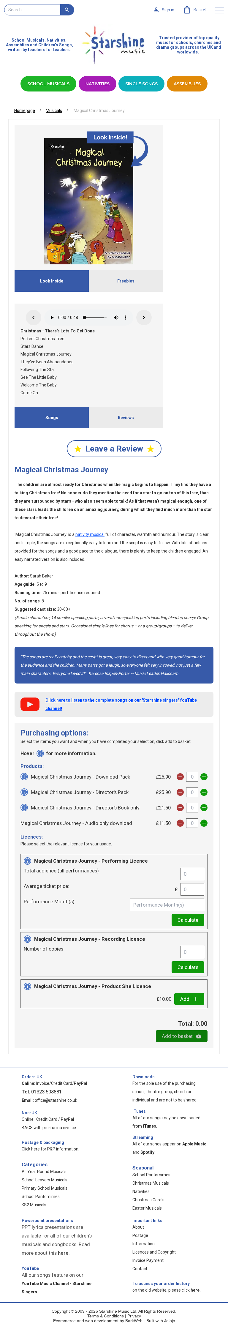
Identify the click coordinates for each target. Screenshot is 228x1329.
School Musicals (28, 40)
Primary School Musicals (44, 1188)
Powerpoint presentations (47, 1220)
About (138, 1227)
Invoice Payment (148, 1260)
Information (143, 1243)
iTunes (139, 1111)
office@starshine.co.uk (56, 1100)
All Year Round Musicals (44, 1171)
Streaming (142, 1137)
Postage (140, 1235)
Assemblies (187, 83)
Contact (139, 1268)
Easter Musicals (147, 1208)
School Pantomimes (41, 1196)
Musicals (54, 110)
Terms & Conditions (105, 1316)
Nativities (98, 83)
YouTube (30, 1268)
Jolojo (169, 1320)
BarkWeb (134, 1320)
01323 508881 (46, 1092)
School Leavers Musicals (44, 1180)
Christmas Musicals (150, 1183)
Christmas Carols (148, 1199)
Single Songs (141, 83)
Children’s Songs (55, 44)
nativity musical (89, 534)
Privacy (134, 1316)
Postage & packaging (43, 1142)
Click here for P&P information (50, 1149)
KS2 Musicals (34, 1204)
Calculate (188, 920)
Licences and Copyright (154, 1252)
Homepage (24, 110)
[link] (195, 9)
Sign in (168, 9)
